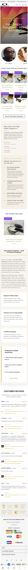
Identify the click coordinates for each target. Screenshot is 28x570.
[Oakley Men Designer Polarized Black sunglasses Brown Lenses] (20, 98)
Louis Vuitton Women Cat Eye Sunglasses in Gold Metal (7, 87)
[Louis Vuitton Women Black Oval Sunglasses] (20, 77)
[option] (14, 231)
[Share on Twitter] (21, 560)
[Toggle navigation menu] (16, 4)
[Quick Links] (22, 4)
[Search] (19, 4)
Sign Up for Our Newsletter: (14, 519)
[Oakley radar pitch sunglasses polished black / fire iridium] (14, 227)
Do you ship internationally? (13, 372)
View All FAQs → (14, 378)
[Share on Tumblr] (16, 560)
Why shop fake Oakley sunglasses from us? (14, 358)
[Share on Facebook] (11, 560)
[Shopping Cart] (25, 4)
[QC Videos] (8, 54)
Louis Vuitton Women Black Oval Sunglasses (21, 87)
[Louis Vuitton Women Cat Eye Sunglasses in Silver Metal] (7, 98)
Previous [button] (2, 227)
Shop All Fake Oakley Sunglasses (14, 116)
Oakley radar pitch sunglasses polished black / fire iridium (14, 240)
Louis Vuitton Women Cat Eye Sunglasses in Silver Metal (7, 108)
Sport (25, 63)
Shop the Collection (14, 36)
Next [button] (25, 227)
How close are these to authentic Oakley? (13, 365)
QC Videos (8, 63)
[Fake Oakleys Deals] (4, 4)
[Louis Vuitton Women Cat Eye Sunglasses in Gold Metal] (7, 77)
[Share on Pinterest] (7, 560)
